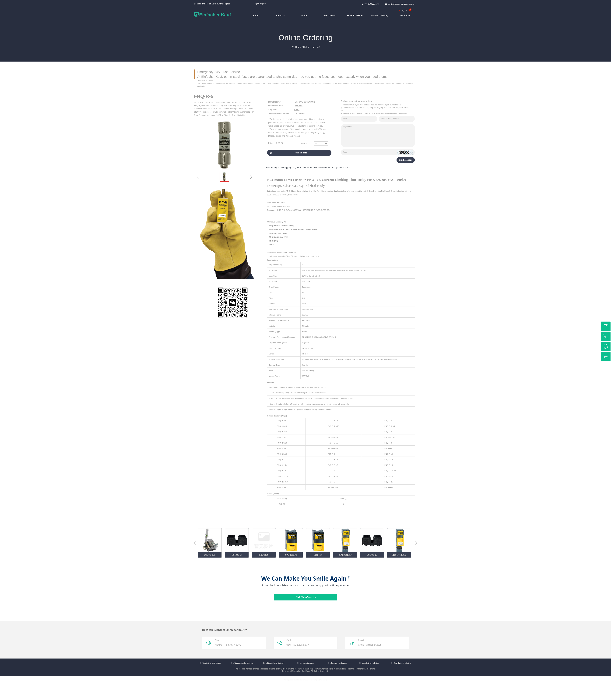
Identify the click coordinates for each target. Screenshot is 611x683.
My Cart (405, 10)
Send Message (405, 160)
